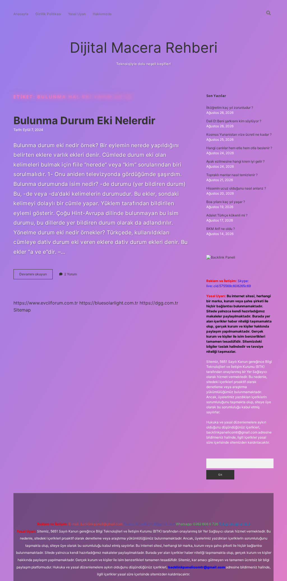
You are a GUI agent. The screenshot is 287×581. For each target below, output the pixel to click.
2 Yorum (70, 274)
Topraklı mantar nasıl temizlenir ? (232, 175)
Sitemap (22, 310)
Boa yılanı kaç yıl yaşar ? (225, 202)
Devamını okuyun (36, 275)
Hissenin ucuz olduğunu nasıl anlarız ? (236, 188)
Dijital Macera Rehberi (143, 47)
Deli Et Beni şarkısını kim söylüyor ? (233, 121)
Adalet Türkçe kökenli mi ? (226, 215)
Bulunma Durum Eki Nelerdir (84, 120)
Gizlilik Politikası (48, 14)
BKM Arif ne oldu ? (220, 229)
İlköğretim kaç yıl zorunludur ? (229, 107)
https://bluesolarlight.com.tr (108, 303)
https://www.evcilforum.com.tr (45, 303)
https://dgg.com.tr (159, 303)
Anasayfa (20, 14)
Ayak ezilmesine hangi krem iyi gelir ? (235, 161)
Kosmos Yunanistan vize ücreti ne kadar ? (239, 134)
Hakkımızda (102, 14)
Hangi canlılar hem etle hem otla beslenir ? (239, 148)
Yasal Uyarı (77, 14)
